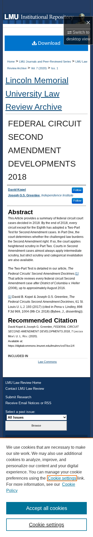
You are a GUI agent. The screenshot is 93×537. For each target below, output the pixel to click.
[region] (46, 487)
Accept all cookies (46, 508)
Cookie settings (62, 478)
